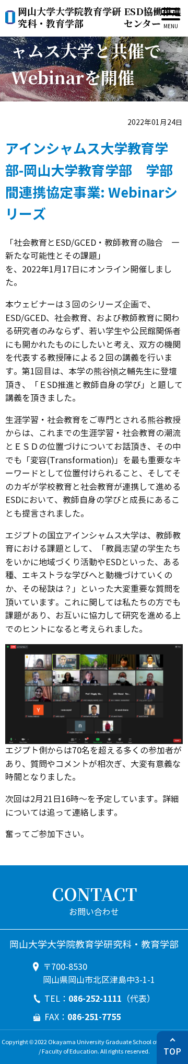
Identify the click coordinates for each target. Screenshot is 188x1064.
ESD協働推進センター (99, 17)
